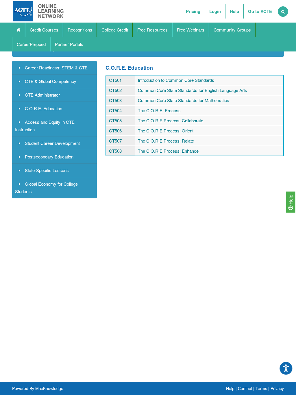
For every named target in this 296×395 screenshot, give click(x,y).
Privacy (277, 388)
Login (215, 11)
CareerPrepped (31, 44)
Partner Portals (69, 44)
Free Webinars (190, 30)
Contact (245, 388)
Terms (261, 388)
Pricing (193, 11)
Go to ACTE (260, 11)
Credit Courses (44, 30)
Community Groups (232, 30)
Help (290, 200)
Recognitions (80, 30)
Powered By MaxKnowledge (37, 388)
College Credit (114, 30)
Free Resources (152, 30)
